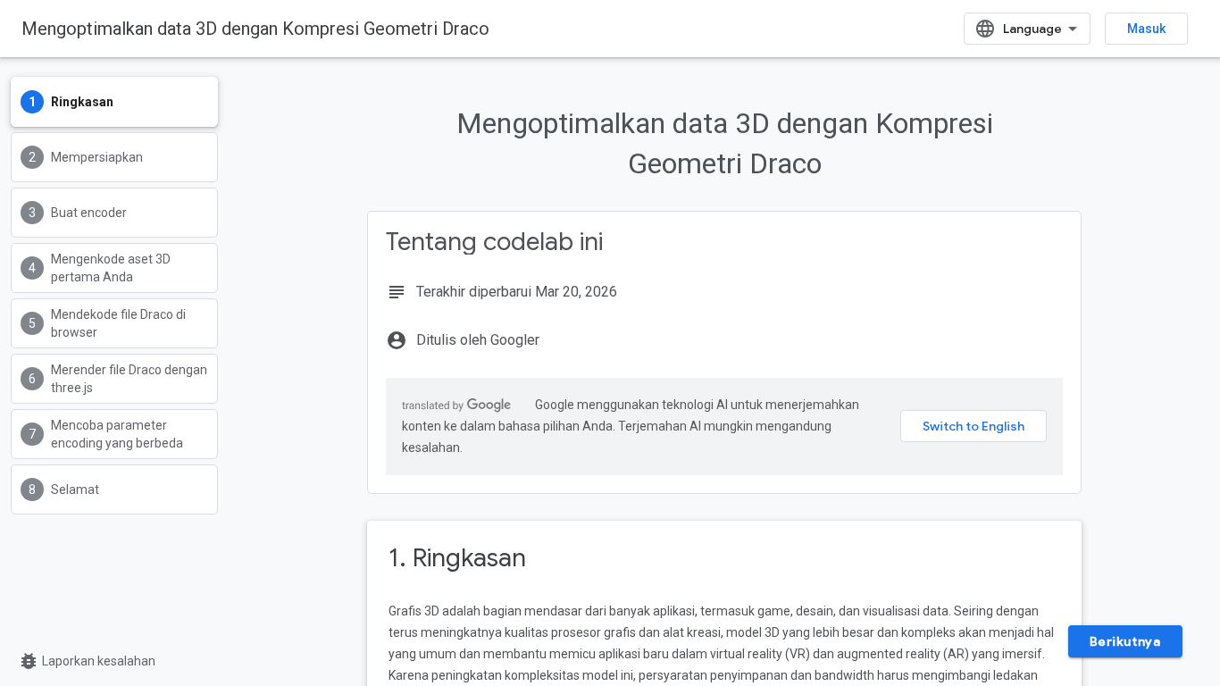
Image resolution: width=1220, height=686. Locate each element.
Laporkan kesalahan (86, 661)
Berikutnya (1125, 641)
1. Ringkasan (457, 557)
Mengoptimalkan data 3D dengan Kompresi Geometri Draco (255, 28)
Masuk (1146, 28)
